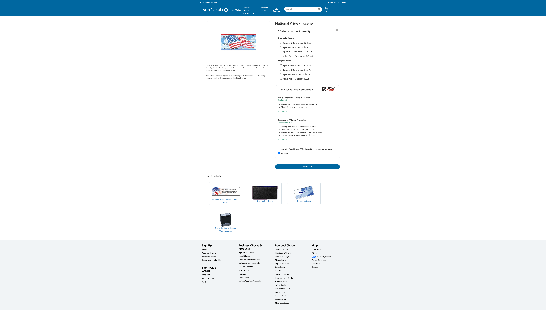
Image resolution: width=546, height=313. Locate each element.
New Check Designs (282, 257)
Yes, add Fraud (290, 149)
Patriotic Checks (281, 296)
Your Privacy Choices (323, 257)
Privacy (314, 253)
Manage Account (208, 278)
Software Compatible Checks (249, 260)
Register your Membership (211, 260)
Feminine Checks (281, 282)
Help (344, 3)
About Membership (209, 253)
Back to (208, 3)
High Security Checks (246, 253)
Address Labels (280, 299)
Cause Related (280, 267)
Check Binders (244, 278)
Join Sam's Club (207, 249)
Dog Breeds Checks (282, 264)
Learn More (283, 112)
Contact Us (316, 264)
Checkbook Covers (282, 303)
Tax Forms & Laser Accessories (249, 263)
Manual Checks (244, 256)
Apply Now (206, 275)
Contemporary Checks (283, 274)
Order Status (333, 3)
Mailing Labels (244, 270)
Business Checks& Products (247, 11)
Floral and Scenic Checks (284, 278)
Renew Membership (209, 257)
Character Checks (281, 292)
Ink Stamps (242, 274)
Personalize (307, 167)
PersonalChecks (264, 9)
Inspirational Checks (282, 289)
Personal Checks (285, 245)
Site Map (315, 267)
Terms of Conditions (319, 260)
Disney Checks (280, 260)
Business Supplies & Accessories (250, 281)
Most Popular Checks (282, 249)
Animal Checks (280, 285)
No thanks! (285, 153)
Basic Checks (280, 271)
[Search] (319, 9)
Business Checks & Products (250, 247)
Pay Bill (204, 282)
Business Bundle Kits (246, 267)
